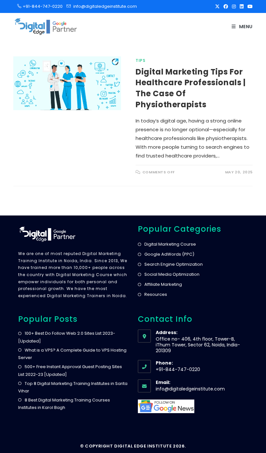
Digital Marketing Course (170, 244)
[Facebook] (226, 6)
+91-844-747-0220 (41, 6)
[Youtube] (249, 6)
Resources (155, 294)
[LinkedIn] (242, 6)
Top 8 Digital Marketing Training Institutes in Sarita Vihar (72, 387)
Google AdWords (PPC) (169, 254)
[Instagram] (234, 6)
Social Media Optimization (172, 274)
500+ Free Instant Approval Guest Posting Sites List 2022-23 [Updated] (70, 370)
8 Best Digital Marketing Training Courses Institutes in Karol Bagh (64, 404)
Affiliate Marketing (163, 284)
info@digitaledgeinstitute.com (105, 6)
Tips (140, 60)
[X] (217, 6)
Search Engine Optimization (173, 264)
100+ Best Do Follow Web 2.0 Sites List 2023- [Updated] (66, 337)
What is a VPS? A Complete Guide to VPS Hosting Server (72, 354)
